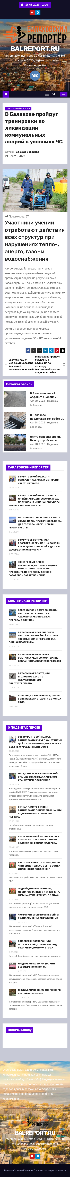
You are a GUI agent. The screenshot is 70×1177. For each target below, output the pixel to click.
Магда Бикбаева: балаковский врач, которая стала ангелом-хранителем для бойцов (38, 776)
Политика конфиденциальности (49, 1170)
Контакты (28, 1170)
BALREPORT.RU (35, 49)
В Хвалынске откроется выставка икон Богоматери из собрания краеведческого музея (39, 657)
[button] (55, 94)
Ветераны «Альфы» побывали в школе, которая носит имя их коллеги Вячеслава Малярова (38, 839)
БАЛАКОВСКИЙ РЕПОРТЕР (18, 108)
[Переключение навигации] (47, 94)
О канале (18, 1170)
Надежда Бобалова (26, 152)
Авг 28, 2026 (37, 401)
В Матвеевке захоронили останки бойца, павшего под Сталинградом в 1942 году (37, 944)
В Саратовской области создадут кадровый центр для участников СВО (38, 480)
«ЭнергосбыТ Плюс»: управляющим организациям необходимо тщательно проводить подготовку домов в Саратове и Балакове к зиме (33, 569)
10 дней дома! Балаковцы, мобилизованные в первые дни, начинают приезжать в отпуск (39, 891)
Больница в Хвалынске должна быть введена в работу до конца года (39, 698)
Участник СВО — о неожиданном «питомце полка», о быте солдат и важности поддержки (40, 865)
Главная (8, 1170)
